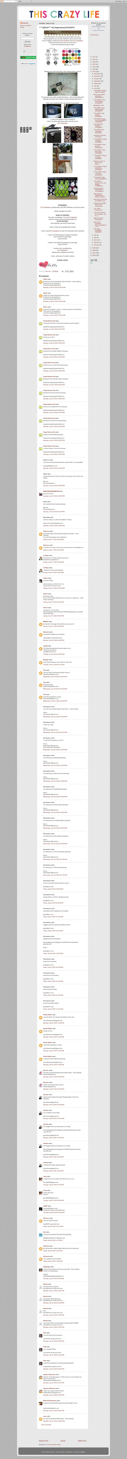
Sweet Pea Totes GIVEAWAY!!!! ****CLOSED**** (99, 190)
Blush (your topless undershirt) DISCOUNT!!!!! (99, 96)
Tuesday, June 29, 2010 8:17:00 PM (53, 664)
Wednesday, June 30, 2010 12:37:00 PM (55, 859)
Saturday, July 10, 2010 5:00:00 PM (53, 1341)
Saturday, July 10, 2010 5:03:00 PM (53, 1369)
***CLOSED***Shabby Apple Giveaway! (100, 91)
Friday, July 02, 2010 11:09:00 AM (53, 903)
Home (63, 1441)
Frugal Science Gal (49, 321)
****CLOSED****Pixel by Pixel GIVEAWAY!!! (99, 146)
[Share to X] (69, 271)
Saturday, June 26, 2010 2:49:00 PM (54, 398)
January (96, 245)
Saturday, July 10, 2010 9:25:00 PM (53, 1410)
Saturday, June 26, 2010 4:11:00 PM (54, 511)
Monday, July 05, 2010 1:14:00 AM (53, 1137)
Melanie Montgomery (49, 1400)
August (96, 83)
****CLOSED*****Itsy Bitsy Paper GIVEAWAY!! (99, 151)
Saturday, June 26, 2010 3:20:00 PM (54, 454)
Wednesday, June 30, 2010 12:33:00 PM (55, 716)
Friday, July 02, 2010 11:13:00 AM (53, 967)
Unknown (46, 531)
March (96, 240)
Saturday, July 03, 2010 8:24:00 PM (53, 1077)
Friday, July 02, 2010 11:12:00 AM (53, 953)
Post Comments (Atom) (54, 1444)
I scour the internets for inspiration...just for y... (100, 214)
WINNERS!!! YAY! (99, 105)
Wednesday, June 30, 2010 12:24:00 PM (55, 701)
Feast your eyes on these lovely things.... (99, 162)
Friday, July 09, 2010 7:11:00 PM (52, 1250)
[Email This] (66, 271)
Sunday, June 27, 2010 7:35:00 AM (53, 562)
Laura (45, 1176)
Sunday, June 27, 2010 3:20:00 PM (53, 602)
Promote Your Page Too (98, 30)
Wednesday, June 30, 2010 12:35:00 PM (55, 765)
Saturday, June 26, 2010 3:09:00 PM (54, 440)
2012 (94, 66)
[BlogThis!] (67, 271)
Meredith (46, 659)
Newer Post (43, 1441)
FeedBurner (27, 46)
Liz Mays (46, 555)
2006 (94, 255)
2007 (94, 253)
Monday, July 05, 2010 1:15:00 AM (53, 1157)
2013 (94, 64)
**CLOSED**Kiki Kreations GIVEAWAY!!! (98, 126)
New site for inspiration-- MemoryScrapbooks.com (100, 224)
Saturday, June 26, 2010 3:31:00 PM (54, 468)
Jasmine (45, 1094)
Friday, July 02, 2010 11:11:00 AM (53, 930)
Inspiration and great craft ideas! (100, 136)
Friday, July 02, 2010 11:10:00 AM (53, 916)
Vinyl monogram (64, 40)
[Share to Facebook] (71, 271)
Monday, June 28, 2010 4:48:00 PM (53, 640)
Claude (45, 578)
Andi (44, 1333)
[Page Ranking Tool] (93, 260)
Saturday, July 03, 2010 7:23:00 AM (53, 1023)
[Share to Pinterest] (73, 271)
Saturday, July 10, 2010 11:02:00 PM (54, 1421)
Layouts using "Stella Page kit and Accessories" (100, 204)
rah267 (45, 1206)
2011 (94, 69)
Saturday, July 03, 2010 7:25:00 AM (53, 1050)
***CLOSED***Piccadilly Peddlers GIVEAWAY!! (100, 140)
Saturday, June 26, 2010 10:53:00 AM (54, 287)
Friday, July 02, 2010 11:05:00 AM (53, 889)
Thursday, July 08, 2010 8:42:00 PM (53, 1212)
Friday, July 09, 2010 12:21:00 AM (53, 1226)
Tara (44, 670)
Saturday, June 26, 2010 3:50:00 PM (54, 496)
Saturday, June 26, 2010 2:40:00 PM (54, 371)
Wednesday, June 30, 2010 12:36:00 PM (55, 812)
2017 (94, 57)
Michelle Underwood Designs (98, 26)
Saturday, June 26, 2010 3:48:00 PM (54, 485)
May (95, 235)
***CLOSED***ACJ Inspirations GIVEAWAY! (99, 131)
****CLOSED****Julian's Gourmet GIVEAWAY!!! (100, 173)
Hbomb (45, 1284)
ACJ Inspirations (78, 40)
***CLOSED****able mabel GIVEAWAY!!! (100, 178)
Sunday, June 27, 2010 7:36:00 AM (53, 572)
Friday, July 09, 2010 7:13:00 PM (53, 1261)
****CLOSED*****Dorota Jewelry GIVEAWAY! (100, 157)
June (95, 88)
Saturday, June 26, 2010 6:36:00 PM (54, 525)
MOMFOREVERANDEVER (51, 491)
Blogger (83, 1452)
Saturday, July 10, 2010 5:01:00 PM (53, 1355)
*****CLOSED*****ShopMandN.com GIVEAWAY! (100, 168)
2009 (94, 248)
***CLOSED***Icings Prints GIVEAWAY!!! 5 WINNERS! (100, 120)
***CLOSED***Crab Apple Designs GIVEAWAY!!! (99, 109)
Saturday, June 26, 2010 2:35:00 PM (54, 357)
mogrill (45, 646)
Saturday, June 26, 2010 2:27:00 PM (54, 329)
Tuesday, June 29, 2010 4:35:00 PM (53, 654)
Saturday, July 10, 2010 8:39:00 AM (53, 1278)
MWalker (45, 621)
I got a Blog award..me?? (98, 209)
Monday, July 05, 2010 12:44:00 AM (53, 1118)
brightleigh (46, 1266)
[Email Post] (62, 271)
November (97, 76)
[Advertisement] (62, 1434)
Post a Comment (46, 1424)
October (96, 78)
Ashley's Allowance (49, 1374)
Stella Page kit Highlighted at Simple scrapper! (99, 195)
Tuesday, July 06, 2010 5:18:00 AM (53, 1200)
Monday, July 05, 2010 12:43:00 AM (53, 1104)
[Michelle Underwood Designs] (98, 28)
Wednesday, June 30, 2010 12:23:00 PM (55, 689)
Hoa (44, 1232)
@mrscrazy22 (94, 35)
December (97, 73)
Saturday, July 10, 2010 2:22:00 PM (53, 1290)
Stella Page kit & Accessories (98, 218)
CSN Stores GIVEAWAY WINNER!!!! (98, 230)
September (97, 81)
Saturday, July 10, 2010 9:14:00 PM (53, 1383)
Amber (45, 279)
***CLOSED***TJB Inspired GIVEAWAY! (99, 115)
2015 (94, 59)
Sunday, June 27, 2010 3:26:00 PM (53, 616)
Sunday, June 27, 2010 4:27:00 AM (53, 550)
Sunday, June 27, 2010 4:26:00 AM (53, 539)
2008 (94, 250)
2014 (94, 62)
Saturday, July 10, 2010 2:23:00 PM (53, 1303)
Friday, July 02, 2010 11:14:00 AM (53, 981)
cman (45, 1416)
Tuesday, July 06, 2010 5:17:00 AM (53, 1184)
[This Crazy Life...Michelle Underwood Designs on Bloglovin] (28, 64)
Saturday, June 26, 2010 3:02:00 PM (54, 426)
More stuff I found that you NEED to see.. (100, 200)
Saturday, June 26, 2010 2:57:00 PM (54, 412)
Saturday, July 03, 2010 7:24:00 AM (53, 1037)
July (95, 86)
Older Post (82, 1441)
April (95, 237)
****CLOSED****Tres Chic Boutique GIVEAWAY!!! (99, 101)
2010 (94, 71)
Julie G (45, 593)
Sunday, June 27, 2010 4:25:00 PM (53, 626)
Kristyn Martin (47, 1014)
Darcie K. (46, 1070)
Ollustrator (69, 1452)
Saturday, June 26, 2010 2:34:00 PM (54, 343)
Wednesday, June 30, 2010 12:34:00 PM (55, 749)
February (97, 242)
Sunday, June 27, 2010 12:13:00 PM (54, 588)
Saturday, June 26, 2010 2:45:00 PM (54, 384)
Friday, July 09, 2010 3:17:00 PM (53, 1240)
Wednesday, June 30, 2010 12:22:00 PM (55, 676)
